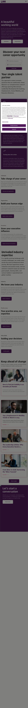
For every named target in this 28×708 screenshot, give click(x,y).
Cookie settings (5, 121)
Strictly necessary (14, 125)
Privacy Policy (16, 116)
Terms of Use (10, 118)
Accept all (14, 129)
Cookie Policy (9, 116)
